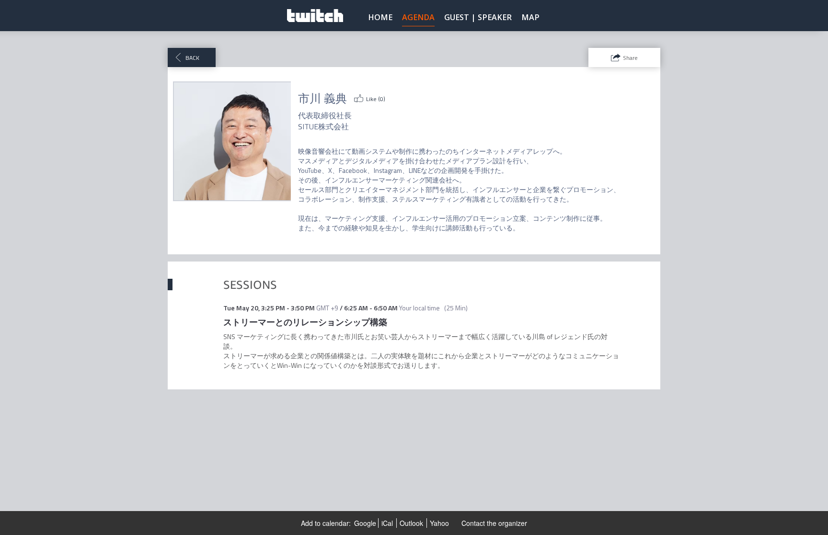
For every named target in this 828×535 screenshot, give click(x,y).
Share (630, 57)
